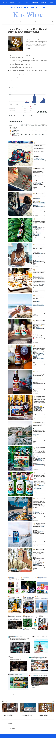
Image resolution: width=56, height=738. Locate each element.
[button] (52, 21)
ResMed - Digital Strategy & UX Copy (9, 715)
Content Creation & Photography (29, 21)
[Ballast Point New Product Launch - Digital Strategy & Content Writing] (46, 707)
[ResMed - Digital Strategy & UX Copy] (10, 707)
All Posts (4, 21)
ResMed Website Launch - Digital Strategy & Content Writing (27, 715)
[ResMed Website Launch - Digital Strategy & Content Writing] (28, 707)
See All (52, 701)
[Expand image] (27, 153)
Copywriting (18, 21)
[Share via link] (16, 694)
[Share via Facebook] (8, 694)
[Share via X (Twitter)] (10, 694)
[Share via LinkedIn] (13, 694)
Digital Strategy (11, 21)
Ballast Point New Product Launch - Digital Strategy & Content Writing (45, 715)
